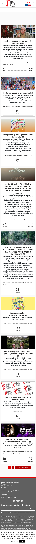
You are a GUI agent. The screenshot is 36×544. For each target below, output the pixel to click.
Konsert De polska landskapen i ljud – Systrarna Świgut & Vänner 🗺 (18, 353)
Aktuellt (12, 62)
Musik (30, 323)
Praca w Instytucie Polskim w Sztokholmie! (18, 398)
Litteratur (11, 64)
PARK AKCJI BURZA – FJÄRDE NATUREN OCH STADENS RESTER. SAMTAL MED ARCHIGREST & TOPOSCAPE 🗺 (18, 250)
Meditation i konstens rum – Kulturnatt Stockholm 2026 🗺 (18, 440)
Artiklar (17, 62)
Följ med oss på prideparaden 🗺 (18, 93)
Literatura (5, 64)
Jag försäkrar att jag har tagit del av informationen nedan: (17, 512)
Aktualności (6, 62)
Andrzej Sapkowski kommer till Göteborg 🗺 (18, 42)
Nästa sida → (26, 467)
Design (22, 282)
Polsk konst (16, 454)
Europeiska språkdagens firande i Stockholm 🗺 (18, 136)
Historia (30, 106)
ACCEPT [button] (22, 541)
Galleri (27, 219)
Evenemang (23, 62)
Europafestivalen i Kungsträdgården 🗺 (18, 314)
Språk (30, 155)
